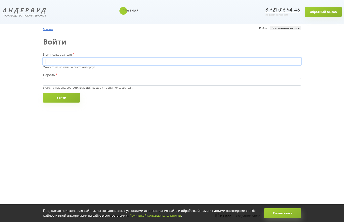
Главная (131, 10)
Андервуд (24, 11)
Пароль (49, 75)
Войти (263, 28)
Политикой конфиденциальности (155, 215)
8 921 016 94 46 (282, 10)
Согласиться (282, 213)
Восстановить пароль (286, 28)
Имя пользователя (57, 54)
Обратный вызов (323, 12)
